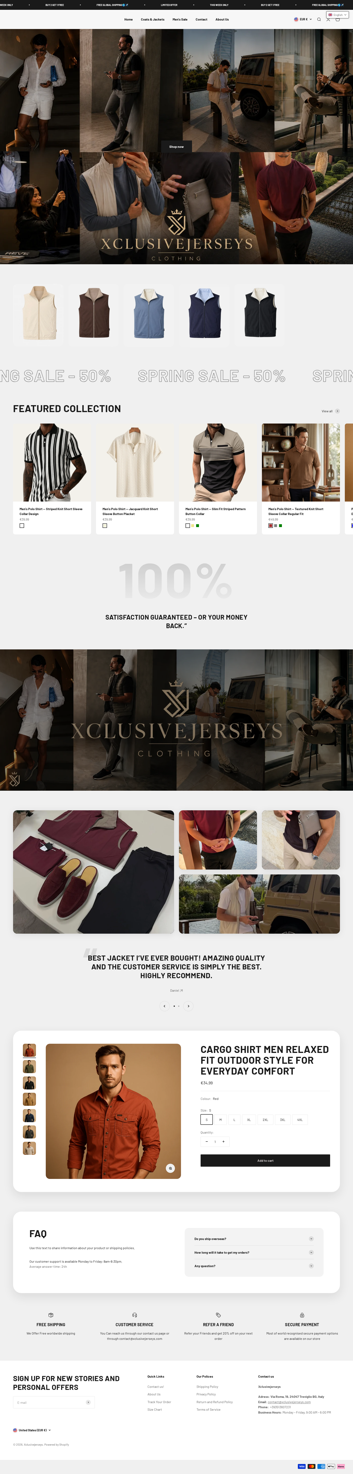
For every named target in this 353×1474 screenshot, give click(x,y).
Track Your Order (159, 1402)
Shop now (176, 146)
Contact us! (155, 1386)
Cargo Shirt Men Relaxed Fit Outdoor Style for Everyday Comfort (265, 1060)
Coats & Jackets (152, 19)
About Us (222, 19)
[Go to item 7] (29, 1149)
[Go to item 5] (29, 1116)
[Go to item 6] (29, 1132)
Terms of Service (209, 1409)
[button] (337, 14)
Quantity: (207, 1132)
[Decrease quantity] (207, 1141)
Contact (201, 19)
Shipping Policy (207, 1386)
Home (128, 19)
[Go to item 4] (29, 1100)
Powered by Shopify (56, 1444)
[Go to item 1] (29, 1051)
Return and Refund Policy (215, 1402)
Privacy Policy (206, 1394)
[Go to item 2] (29, 1067)
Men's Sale (180, 19)
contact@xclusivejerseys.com (289, 1402)
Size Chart (154, 1409)
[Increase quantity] (223, 1141)
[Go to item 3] (29, 1083)
